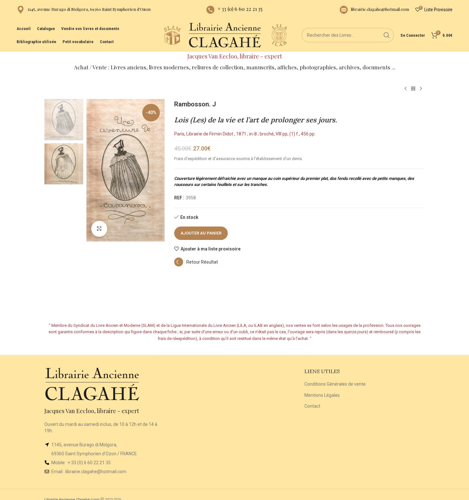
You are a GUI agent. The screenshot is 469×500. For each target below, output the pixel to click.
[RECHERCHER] (386, 35)
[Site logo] (172, 34)
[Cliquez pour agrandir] (99, 229)
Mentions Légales (322, 395)
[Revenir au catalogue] (413, 89)
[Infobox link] (84, 10)
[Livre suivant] (421, 89)
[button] (196, 264)
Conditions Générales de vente (335, 384)
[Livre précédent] (405, 89)
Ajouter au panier (201, 233)
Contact (312, 406)
